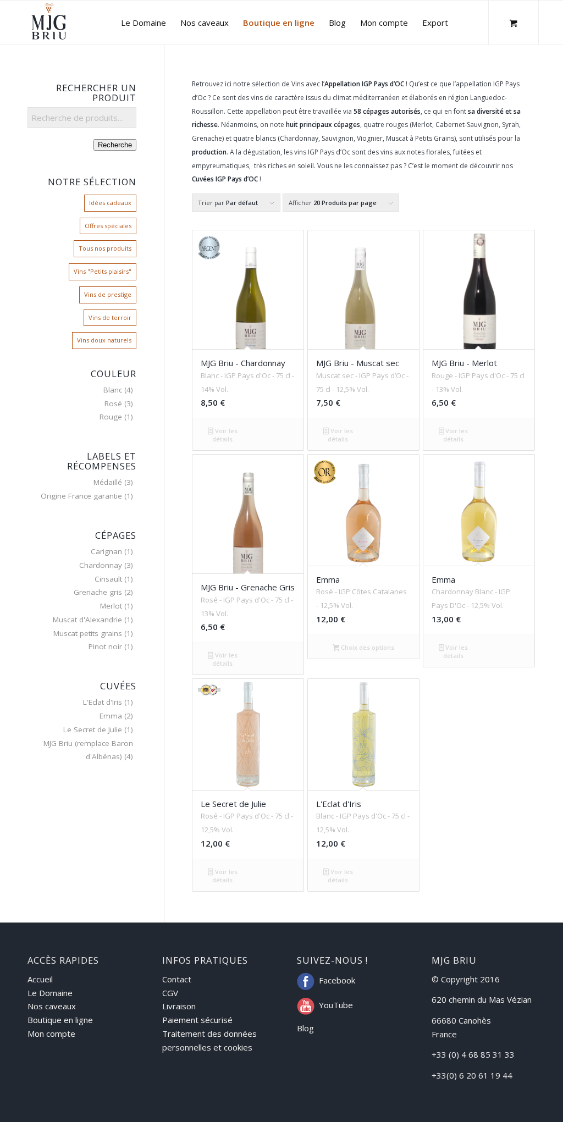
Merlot (111, 606)
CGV (170, 992)
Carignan (106, 551)
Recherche (115, 145)
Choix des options (366, 647)
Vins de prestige (107, 294)
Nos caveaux (51, 1006)
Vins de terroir (110, 317)
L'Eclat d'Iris (102, 702)
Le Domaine (50, 992)
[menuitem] (143, 23)
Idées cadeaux (110, 202)
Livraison (179, 1006)
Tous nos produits (105, 248)
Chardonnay (100, 565)
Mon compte (51, 1033)
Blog (305, 1027)
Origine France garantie (81, 496)
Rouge (111, 417)
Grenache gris (98, 592)
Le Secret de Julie (92, 729)
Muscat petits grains (87, 633)
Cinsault (108, 579)
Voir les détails (224, 435)
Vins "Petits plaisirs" (102, 271)
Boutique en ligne (60, 1019)
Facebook (337, 980)
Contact (176, 979)
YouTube (336, 1004)
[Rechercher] (466, 23)
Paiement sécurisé (197, 1019)
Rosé (113, 403)
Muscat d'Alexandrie (87, 619)
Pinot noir (105, 646)
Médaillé (107, 482)
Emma (111, 716)
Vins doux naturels (104, 340)
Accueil (40, 979)
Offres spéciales (108, 226)
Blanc (112, 390)
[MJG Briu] (48, 23)
